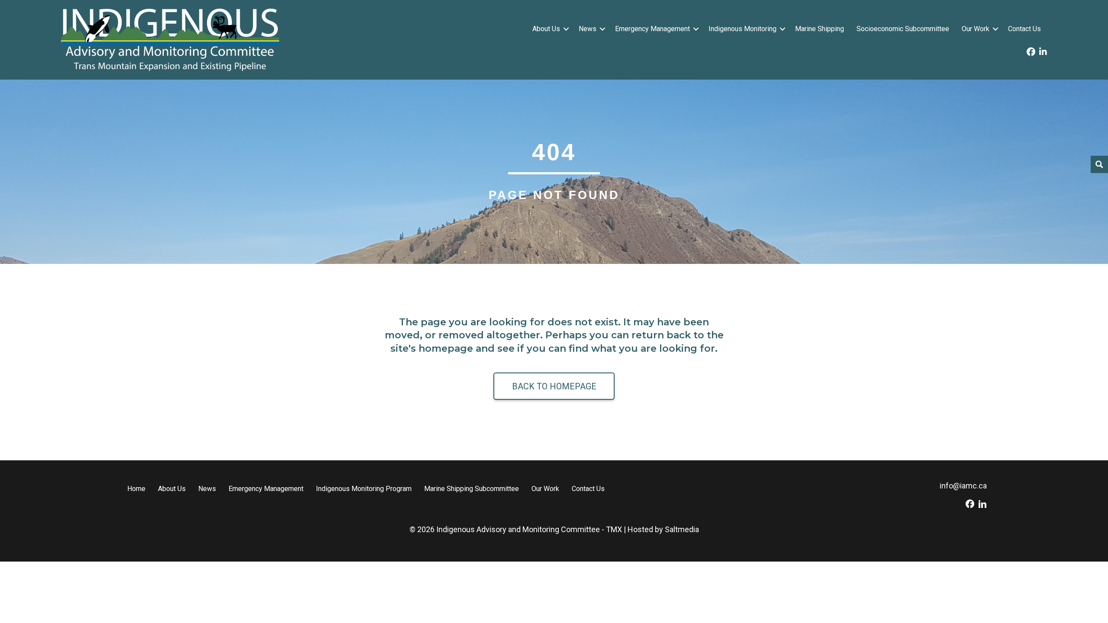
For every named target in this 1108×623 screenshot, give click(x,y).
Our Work (975, 29)
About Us (546, 29)
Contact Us (1024, 29)
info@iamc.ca (963, 485)
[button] (566, 29)
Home (136, 489)
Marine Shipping (819, 29)
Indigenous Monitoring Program (364, 489)
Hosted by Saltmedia (663, 529)
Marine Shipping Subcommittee (471, 489)
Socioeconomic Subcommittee (903, 29)
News (587, 29)
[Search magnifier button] (1099, 164)
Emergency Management (652, 29)
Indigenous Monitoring (742, 29)
